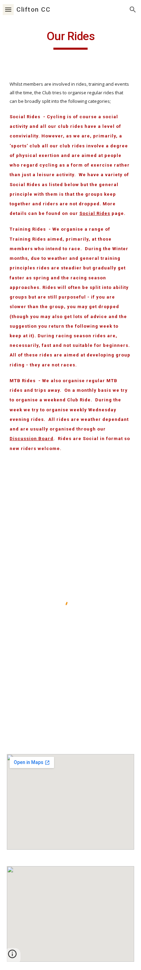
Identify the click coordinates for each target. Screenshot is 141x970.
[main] (70, 39)
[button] (8, 9)
